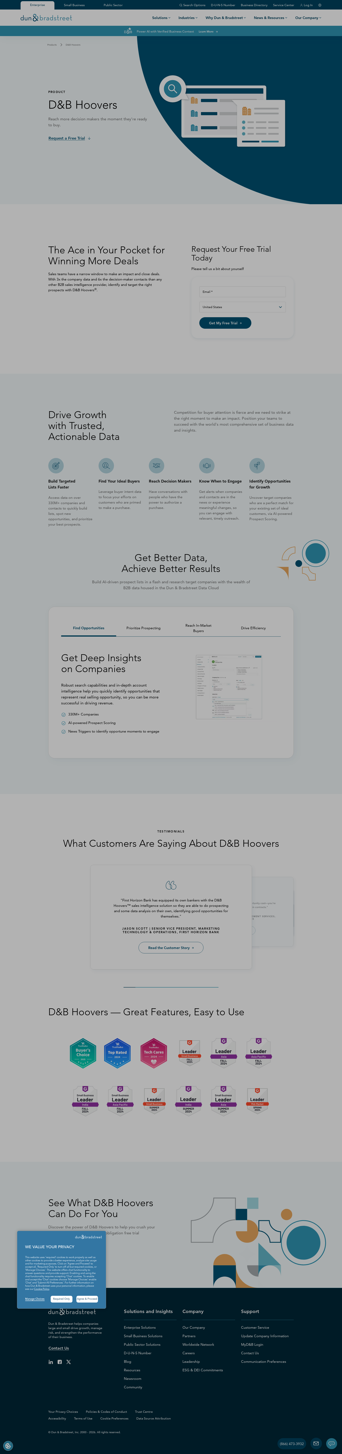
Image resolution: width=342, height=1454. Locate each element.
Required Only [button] (61, 1299)
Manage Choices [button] (35, 1299)
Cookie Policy (41, 1289)
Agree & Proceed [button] (87, 1299)
